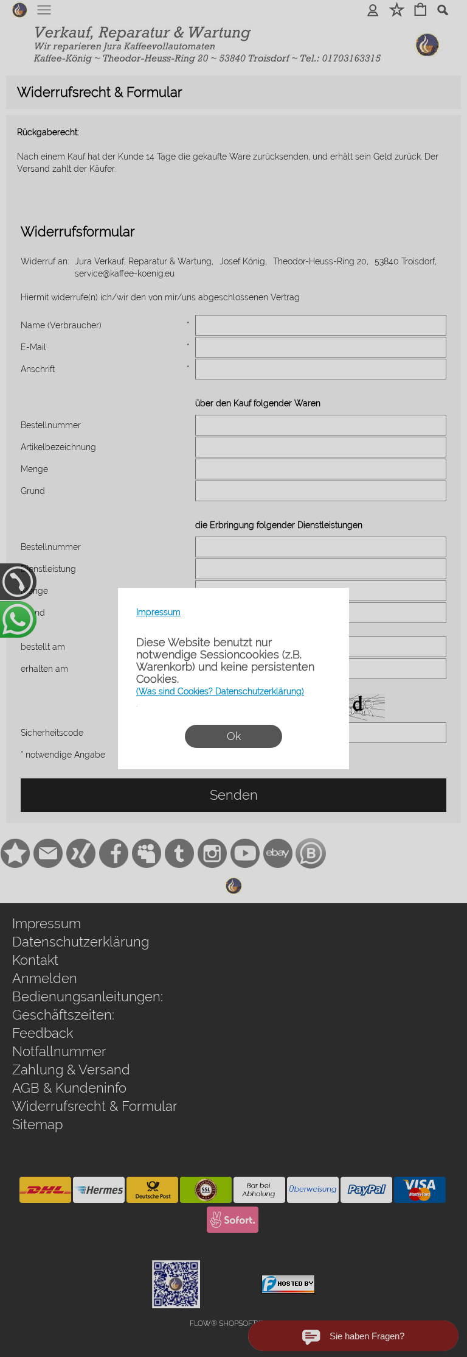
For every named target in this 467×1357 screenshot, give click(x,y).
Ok (234, 736)
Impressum (158, 612)
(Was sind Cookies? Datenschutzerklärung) (220, 691)
